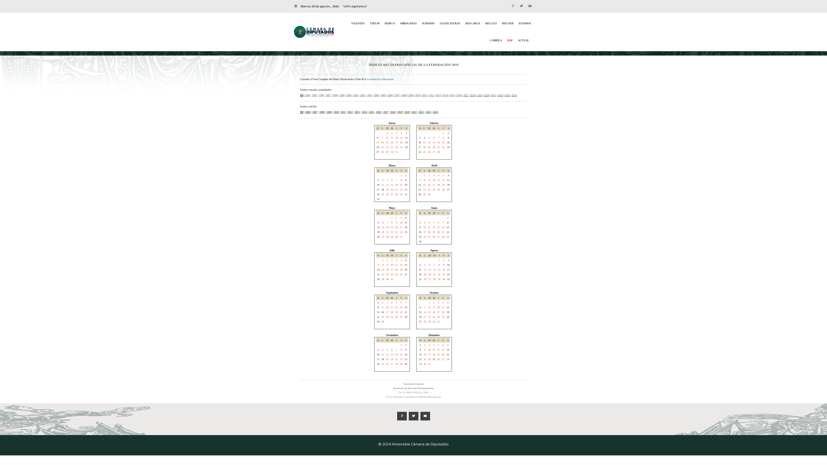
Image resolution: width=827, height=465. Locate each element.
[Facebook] (513, 6)
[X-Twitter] (521, 6)
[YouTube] (530, 6)
